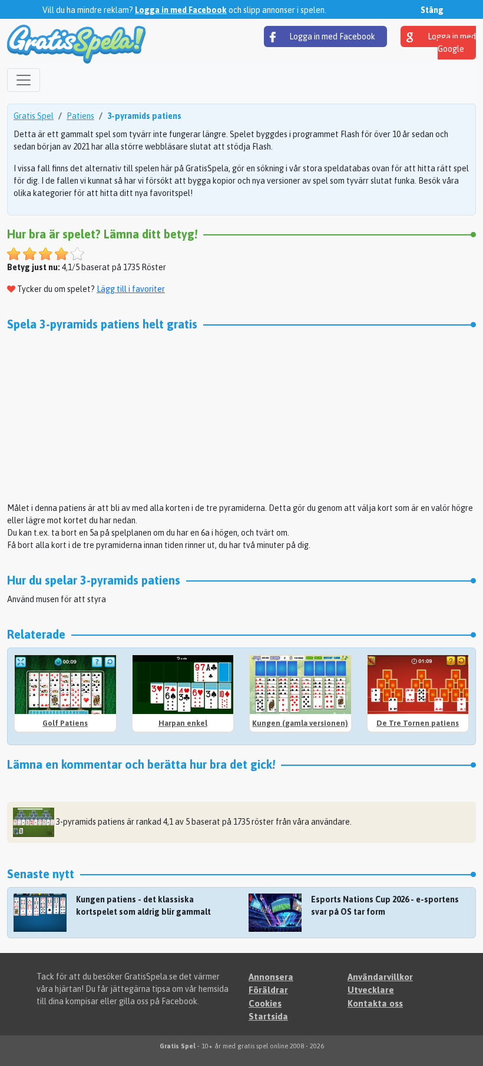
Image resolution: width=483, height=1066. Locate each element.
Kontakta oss (375, 1003)
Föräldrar (268, 990)
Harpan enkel (182, 723)
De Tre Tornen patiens (417, 723)
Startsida (268, 1016)
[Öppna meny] (23, 80)
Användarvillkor (380, 977)
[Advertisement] (241, 419)
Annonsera (271, 977)
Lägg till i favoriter (131, 289)
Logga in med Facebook (181, 10)
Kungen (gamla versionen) (300, 723)
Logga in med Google (451, 43)
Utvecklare (371, 990)
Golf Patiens (65, 723)
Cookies (265, 1003)
